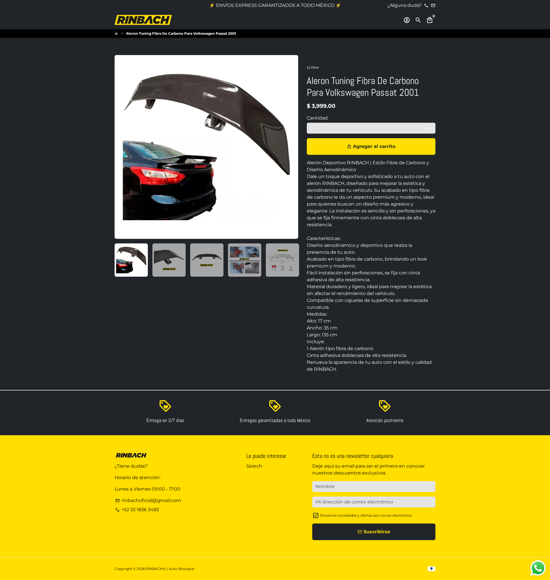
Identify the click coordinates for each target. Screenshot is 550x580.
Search (254, 466)
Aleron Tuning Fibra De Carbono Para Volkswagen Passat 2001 (181, 33)
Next (290, 147)
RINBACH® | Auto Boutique (170, 569)
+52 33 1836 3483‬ (137, 509)
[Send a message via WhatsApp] (538, 568)
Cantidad (317, 118)
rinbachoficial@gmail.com (148, 500)
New (313, 67)
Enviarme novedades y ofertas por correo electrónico (366, 515)
